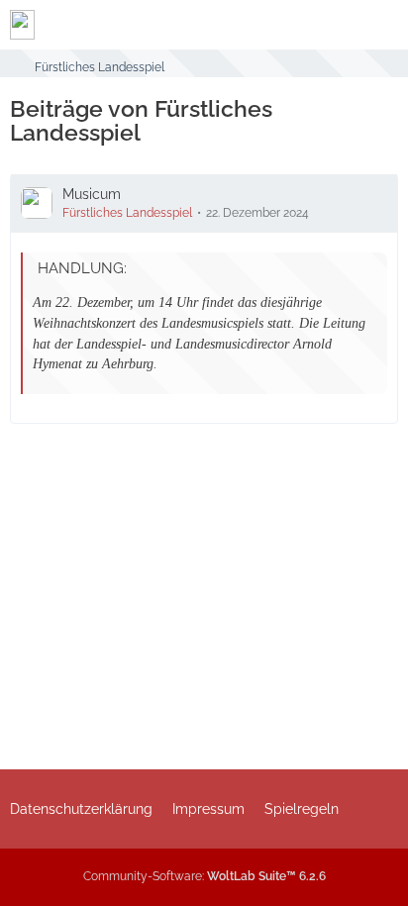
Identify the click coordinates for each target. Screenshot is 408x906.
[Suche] (283, 25)
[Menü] (382, 25)
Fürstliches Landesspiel (127, 213)
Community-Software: (204, 876)
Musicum (91, 194)
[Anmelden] (333, 25)
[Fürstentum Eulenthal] (22, 25)
